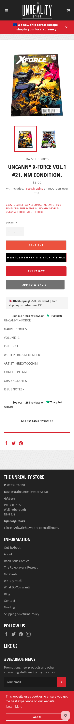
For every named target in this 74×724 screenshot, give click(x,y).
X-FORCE (39, 212)
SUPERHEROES (28, 208)
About (8, 554)
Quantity (11, 222)
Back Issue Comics (16, 561)
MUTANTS (49, 205)
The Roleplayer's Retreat (21, 567)
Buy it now (36, 271)
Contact (9, 600)
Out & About (12, 547)
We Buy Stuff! (13, 580)
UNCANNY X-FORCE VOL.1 (19, 212)
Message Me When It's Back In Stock (36, 257)
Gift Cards (10, 574)
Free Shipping (33, 188)
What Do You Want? (17, 587)
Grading (9, 607)
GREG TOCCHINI (14, 205)
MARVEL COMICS (33, 205)
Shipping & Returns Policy (21, 614)
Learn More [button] (14, 706)
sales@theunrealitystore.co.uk (28, 491)
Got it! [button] (37, 716)
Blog (7, 594)
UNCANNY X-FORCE (48, 208)
